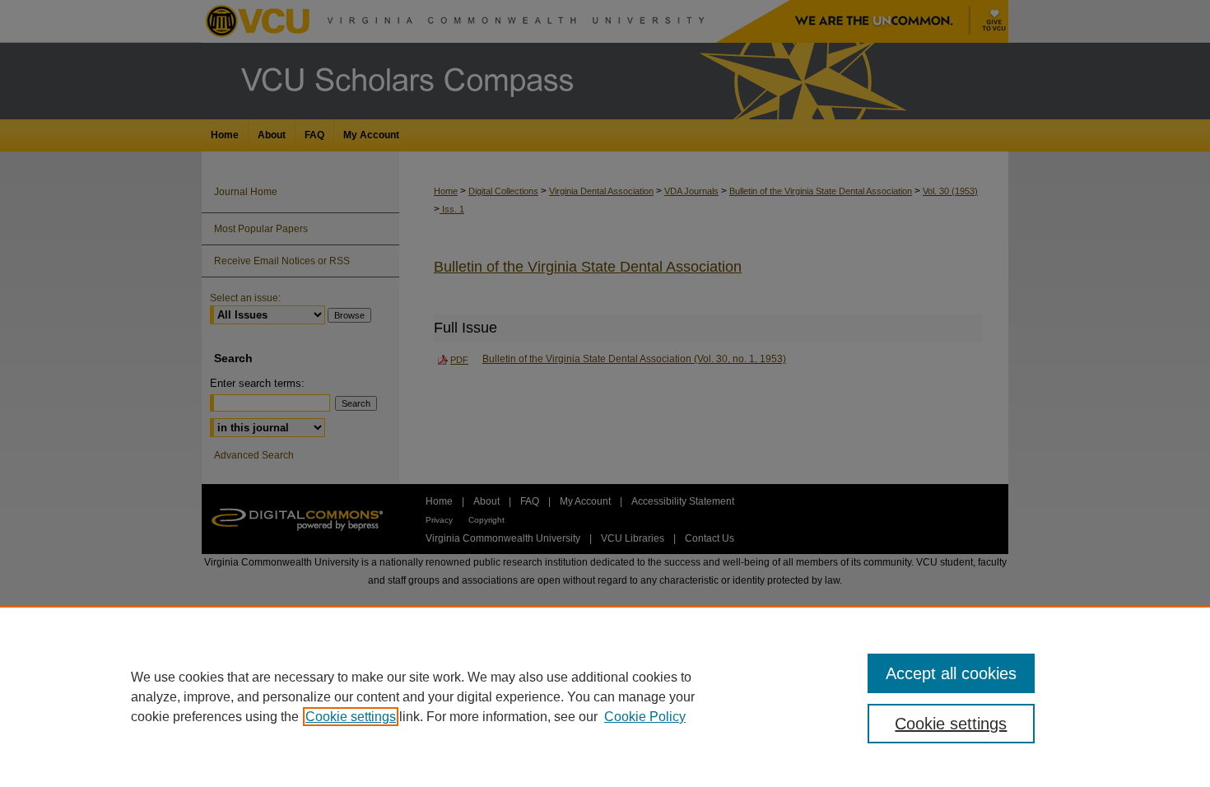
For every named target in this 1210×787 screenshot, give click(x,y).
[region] (605, 696)
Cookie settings (350, 717)
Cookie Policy (645, 717)
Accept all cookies (951, 673)
